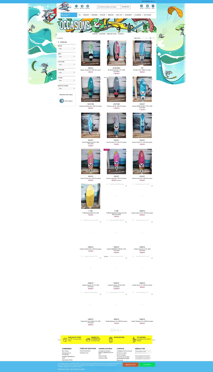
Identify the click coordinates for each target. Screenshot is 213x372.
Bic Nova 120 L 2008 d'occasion (142, 70)
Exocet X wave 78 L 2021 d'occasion (91, 178)
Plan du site (120, 360)
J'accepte (147, 365)
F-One (91, 211)
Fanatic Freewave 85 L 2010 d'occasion (90, 249)
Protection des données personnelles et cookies (123, 357)
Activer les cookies (122, 353)
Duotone (91, 104)
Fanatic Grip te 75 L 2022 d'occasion (142, 285)
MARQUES (87, 8)
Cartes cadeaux (68, 101)
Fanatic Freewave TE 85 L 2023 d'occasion (116, 285)
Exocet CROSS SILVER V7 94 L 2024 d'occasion (142, 106)
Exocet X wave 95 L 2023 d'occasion (142, 178)
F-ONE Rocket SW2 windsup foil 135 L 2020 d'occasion (116, 213)
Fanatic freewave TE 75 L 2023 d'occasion (90, 285)
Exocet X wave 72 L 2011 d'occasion (116, 142)
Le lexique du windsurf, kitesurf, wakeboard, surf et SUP (106, 352)
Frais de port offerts (67, 360)
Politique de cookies (63, 369)
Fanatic (142, 211)
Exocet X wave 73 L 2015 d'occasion (142, 142)
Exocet (142, 104)
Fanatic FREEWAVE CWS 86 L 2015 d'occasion (116, 249)
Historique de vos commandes (66, 353)
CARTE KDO (82, 8)
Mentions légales (121, 355)
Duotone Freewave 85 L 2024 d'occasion (91, 106)
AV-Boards (116, 68)
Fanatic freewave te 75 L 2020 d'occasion (142, 249)
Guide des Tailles (103, 358)
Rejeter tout (131, 365)
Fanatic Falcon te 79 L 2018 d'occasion (142, 213)
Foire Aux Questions (85, 351)
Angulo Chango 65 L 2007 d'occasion (90, 70)
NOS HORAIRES (146, 1)
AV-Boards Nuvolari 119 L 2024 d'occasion (116, 70)
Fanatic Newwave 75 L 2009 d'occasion (116, 321)
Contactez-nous (84, 353)
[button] (69, 15)
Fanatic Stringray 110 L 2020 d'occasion (142, 321)
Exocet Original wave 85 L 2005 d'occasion (90, 142)
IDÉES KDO (76, 8)
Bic (142, 68)
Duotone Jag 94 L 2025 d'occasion (116, 106)
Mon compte (65, 351)
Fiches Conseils (103, 356)
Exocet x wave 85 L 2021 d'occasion (116, 178)
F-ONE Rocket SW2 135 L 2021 (90, 213)
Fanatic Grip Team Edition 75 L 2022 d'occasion (90, 322)
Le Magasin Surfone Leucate (124, 351)
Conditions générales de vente (68, 357)
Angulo (90, 68)
